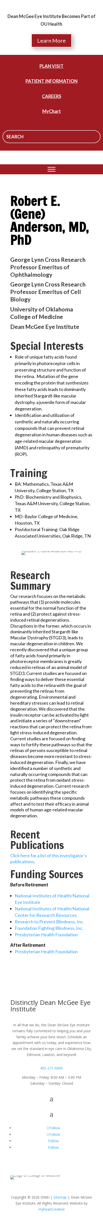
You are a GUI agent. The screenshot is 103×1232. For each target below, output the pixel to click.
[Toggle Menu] (52, 169)
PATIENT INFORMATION (52, 81)
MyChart (51, 111)
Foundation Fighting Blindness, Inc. (49, 928)
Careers (51, 96)
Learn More (51, 40)
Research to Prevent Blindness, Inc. (49, 921)
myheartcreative (51, 1209)
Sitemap (60, 1197)
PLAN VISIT (52, 66)
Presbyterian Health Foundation (46, 934)
